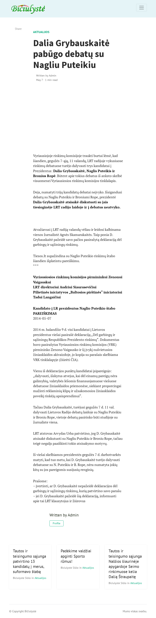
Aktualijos (41, 32)
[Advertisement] (78, 117)
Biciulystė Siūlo (22, 578)
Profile (56, 523)
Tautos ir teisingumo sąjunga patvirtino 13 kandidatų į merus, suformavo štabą (29, 561)
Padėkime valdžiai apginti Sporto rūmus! (76, 556)
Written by (46, 75)
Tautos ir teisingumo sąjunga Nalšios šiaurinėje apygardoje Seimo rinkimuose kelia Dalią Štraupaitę (125, 563)
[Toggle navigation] (141, 7)
